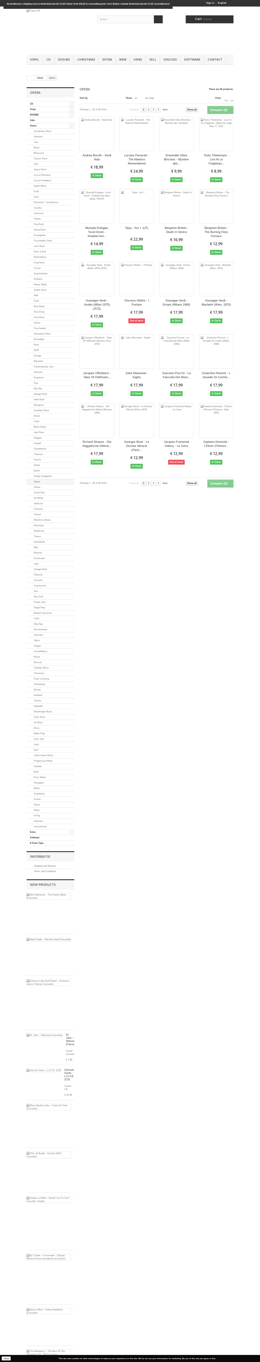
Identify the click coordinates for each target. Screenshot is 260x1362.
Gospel (37, 443)
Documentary (40, 629)
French (37, 459)
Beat (36, 771)
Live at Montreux (42, 175)
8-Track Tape (37, 843)
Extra (107, 59)
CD (48, 59)
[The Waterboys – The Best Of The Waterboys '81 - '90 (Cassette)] (49, 1352)
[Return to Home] (30, 78)
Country (37, 207)
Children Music (41, 667)
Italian (36, 465)
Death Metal (39, 186)
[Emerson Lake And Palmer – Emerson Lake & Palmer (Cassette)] (49, 982)
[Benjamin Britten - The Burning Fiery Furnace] (216, 206)
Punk (36, 301)
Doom (36, 804)
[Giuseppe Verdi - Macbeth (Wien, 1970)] (216, 279)
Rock (36, 344)
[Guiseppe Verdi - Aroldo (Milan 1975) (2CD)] (96, 279)
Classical (38, 213)
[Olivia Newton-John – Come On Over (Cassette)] (49, 1107)
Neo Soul (38, 596)
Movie (36, 656)
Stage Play (39, 607)
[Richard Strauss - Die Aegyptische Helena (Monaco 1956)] (96, 420)
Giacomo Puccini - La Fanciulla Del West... (176, 375)
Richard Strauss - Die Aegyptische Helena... (96, 444)
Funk (36, 191)
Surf (35, 750)
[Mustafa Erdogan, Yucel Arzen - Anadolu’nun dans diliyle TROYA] (96, 206)
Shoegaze (38, 782)
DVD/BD (64, 59)
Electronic (38, 525)
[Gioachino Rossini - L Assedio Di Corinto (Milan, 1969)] (216, 351)
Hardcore (38, 503)
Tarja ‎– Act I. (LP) (136, 228)
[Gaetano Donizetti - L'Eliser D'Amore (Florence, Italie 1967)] (216, 420)
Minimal (37, 552)
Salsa (36, 640)
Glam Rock (39, 717)
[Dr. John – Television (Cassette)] (44, 1035)
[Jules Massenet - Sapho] (136, 351)
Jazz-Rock (39, 246)
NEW (122, 59)
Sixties (37, 218)
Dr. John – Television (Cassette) (72, 1039)
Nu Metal (38, 498)
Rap (35, 547)
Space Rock (39, 169)
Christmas (86, 59)
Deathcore (38, 531)
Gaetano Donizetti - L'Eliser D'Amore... (216, 444)
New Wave (39, 306)
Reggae (37, 437)
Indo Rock (38, 432)
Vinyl (34, 59)
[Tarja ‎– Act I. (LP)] (136, 206)
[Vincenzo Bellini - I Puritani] (136, 279)
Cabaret (37, 766)
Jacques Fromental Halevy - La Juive (176, 444)
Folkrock (38, 574)
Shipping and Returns (44, 866)
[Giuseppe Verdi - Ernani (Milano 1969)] (176, 279)
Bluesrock (38, 153)
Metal (36, 788)
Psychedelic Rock (42, 240)
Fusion (37, 268)
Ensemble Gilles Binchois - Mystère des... (176, 159)
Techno (37, 700)
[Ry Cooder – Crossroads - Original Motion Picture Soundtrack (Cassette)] (49, 1257)
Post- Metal (39, 777)
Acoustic (38, 580)
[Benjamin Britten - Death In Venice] (176, 206)
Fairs (138, 59)
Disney (37, 689)
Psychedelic (39, 328)
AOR (36, 350)
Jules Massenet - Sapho (136, 375)
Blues (36, 147)
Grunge (37, 355)
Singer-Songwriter (42, 476)
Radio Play (39, 733)
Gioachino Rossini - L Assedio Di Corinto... (216, 375)
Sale (32, 120)
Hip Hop (37, 388)
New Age (38, 624)
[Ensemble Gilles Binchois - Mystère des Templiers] (176, 133)
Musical (37, 662)
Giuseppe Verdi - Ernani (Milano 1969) (176, 302)
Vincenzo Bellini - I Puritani (136, 302)
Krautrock (38, 377)
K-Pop (36, 815)
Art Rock (38, 722)
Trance (37, 536)
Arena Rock (39, 229)
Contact (215, 59)
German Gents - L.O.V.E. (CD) (69, 1074)
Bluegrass (38, 405)
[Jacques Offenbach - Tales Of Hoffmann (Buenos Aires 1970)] (96, 351)
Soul (35, 197)
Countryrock (39, 585)
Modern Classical (42, 613)
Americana (39, 558)
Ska (35, 591)
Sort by (84, 98)
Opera (36, 481)
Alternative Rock (42, 333)
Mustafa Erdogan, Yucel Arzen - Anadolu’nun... (97, 232)
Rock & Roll (39, 251)
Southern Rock (41, 410)
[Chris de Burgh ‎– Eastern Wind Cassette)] (49, 1155)
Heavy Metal (40, 284)
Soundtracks (40, 448)
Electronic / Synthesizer (45, 202)
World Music (40, 257)
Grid (226, 100)
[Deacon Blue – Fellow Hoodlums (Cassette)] (49, 1311)
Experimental (40, 273)
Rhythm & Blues (42, 520)
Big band (38, 361)
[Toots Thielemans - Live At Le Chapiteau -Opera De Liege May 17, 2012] (216, 133)
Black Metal (39, 427)
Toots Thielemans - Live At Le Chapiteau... (216, 159)
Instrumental (40, 826)
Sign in (210, 3)
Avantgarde (39, 235)
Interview (38, 635)
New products (43, 884)
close (6, 1358)
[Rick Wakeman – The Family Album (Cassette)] (49, 896)
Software (192, 59)
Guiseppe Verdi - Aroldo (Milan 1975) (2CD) (97, 304)
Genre (33, 125)
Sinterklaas (39, 684)
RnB (35, 295)
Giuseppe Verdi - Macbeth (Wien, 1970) (216, 302)
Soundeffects (40, 651)
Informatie (40, 856)
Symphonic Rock (42, 131)
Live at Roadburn (42, 180)
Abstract (37, 372)
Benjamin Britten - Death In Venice (176, 230)
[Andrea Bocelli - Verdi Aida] (96, 133)
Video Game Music (43, 755)
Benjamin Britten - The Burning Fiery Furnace (216, 232)
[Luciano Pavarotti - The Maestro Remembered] (136, 133)
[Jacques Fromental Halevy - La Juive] (176, 420)
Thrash (37, 514)
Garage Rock (40, 394)
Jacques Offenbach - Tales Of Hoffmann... (97, 375)
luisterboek (39, 541)
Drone (36, 416)
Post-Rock (39, 317)
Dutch (36, 470)
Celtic (36, 421)
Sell (152, 59)
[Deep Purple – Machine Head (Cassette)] (49, 939)
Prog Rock (39, 262)
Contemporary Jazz (43, 366)
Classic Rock (40, 158)
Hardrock (38, 136)
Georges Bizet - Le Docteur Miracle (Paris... (136, 446)
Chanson (38, 454)
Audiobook (39, 793)
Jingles (37, 646)
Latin (36, 563)
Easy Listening (41, 678)
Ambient (37, 279)
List (231, 100)
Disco (36, 728)
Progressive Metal (42, 761)
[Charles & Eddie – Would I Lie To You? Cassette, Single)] (49, 1199)
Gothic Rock (40, 290)
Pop (35, 383)
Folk (35, 164)
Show (129, 98)
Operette (38, 706)
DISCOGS (170, 59)
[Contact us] (203, 1)
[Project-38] (59, 29)
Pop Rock (38, 224)
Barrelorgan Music (42, 711)
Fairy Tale (38, 739)
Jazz (36, 142)
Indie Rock (39, 399)
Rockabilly (38, 339)
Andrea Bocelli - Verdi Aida (97, 157)
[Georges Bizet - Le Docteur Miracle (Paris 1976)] (136, 420)
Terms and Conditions (44, 871)
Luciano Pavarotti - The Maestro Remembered (136, 159)
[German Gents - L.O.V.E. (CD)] (44, 1070)
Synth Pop (39, 492)
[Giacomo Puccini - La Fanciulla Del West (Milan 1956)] (176, 351)
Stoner (37, 322)
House (36, 487)
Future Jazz (39, 602)
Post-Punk (39, 312)
